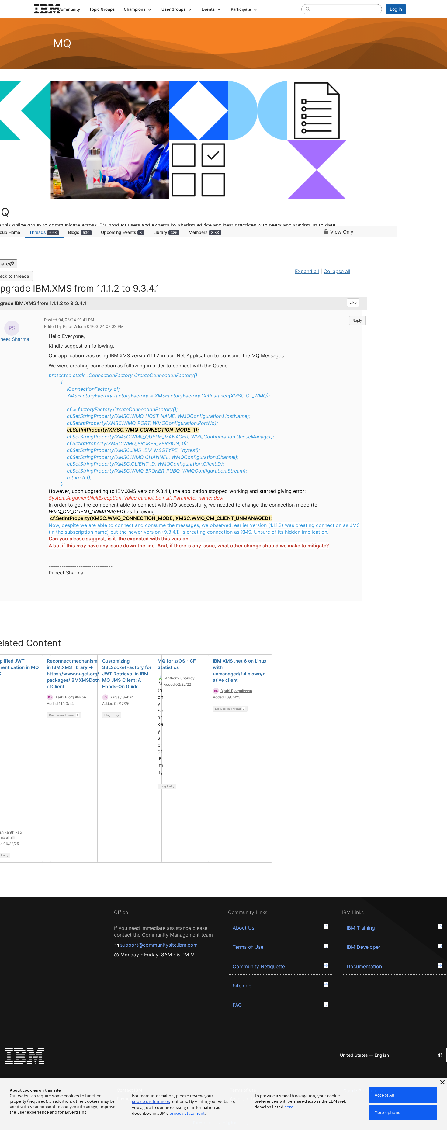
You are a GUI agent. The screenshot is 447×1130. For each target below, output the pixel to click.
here (288, 1107)
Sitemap (242, 986)
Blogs (79, 232)
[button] (138, 9)
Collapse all (337, 271)
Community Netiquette (259, 966)
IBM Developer (363, 947)
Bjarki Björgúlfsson (70, 697)
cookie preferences (151, 1101)
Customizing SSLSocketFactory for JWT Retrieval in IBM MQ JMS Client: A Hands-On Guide (126, 673)
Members (204, 232)
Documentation (364, 966)
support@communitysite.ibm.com (159, 945)
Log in (396, 9)
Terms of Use (248, 947)
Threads (43, 232)
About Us (243, 928)
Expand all (307, 271)
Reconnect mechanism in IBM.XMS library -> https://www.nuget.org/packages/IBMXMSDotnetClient (73, 673)
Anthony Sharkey (180, 678)
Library (165, 232)
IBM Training (361, 928)
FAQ (237, 1005)
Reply (357, 320)
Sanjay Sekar (121, 697)
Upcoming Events (121, 232)
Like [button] (353, 302)
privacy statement (187, 1113)
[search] (307, 9)
